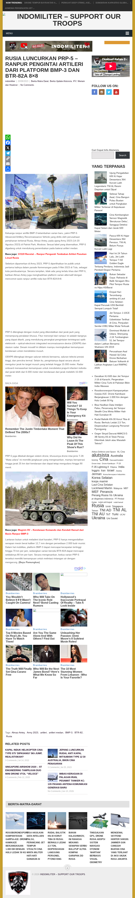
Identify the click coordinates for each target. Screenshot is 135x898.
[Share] (46, 169)
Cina (103, 459)
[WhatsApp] (46, 137)
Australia (117, 455)
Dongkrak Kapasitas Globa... (112, 3)
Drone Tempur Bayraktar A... (40, 3)
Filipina (113, 467)
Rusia (9, 736)
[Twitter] (109, 92)
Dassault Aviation (116, 460)
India (121, 466)
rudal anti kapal (105, 502)
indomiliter (10, 81)
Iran (103, 470)
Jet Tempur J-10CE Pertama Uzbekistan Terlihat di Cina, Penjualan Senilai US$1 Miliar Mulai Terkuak (112, 319)
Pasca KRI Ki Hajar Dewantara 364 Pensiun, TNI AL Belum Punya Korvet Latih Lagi (111, 242)
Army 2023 (32, 732)
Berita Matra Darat (40, 81)
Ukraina (98, 518)
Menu (9, 33)
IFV (74, 81)
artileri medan (56, 732)
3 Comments (11, 760)
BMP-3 (68, 732)
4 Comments (11, 777)
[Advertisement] (46, 112)
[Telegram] (46, 153)
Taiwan (95, 510)
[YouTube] (116, 92)
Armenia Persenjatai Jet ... (19, 8)
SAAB (108, 506)
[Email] (46, 163)
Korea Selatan (102, 477)
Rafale (94, 502)
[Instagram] (102, 92)
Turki (115, 514)
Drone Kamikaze (108, 463)
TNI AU (98, 514)
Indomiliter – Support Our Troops (62, 874)
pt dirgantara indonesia (102, 498)
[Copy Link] (46, 158)
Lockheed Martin (102, 488)
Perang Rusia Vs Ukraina (107, 495)
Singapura (117, 506)
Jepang (119, 471)
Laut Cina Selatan (102, 484)
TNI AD (105, 510)
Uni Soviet (112, 518)
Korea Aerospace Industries (114, 474)
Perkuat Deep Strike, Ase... (76, 3)
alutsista (100, 455)
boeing (95, 460)
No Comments (27, 85)
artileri (43, 732)
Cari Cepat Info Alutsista (105, 150)
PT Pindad (119, 499)
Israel (110, 470)
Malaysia (118, 488)
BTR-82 (79, 732)
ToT (108, 514)
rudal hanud (118, 502)
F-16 (119, 463)
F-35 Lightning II (100, 467)
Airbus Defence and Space (104, 452)
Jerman (97, 474)
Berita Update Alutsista (61, 81)
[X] (46, 147)
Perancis (106, 491)
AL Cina (121, 451)
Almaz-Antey (18, 732)
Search (122, 155)
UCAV (122, 514)
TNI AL (120, 509)
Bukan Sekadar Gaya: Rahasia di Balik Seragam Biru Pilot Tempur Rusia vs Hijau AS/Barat (111, 281)
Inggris (96, 470)
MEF (95, 491)
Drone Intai (96, 463)
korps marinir (100, 481)
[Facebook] (46, 142)
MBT (126, 488)
